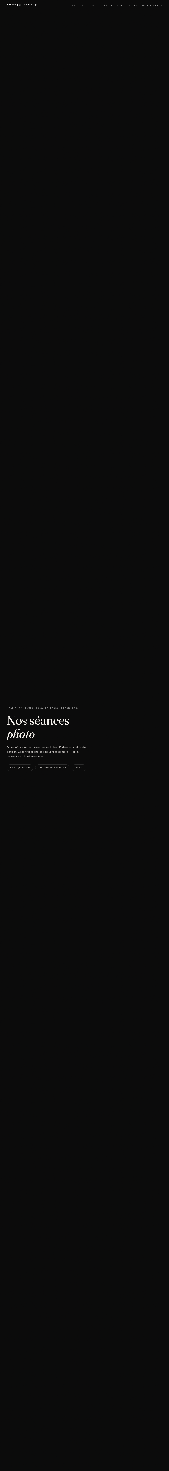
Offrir (133, 5)
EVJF (83, 5)
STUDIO (22, 5)
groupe (95, 5)
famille (108, 5)
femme (73, 5)
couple (121, 5)
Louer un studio (151, 5)
